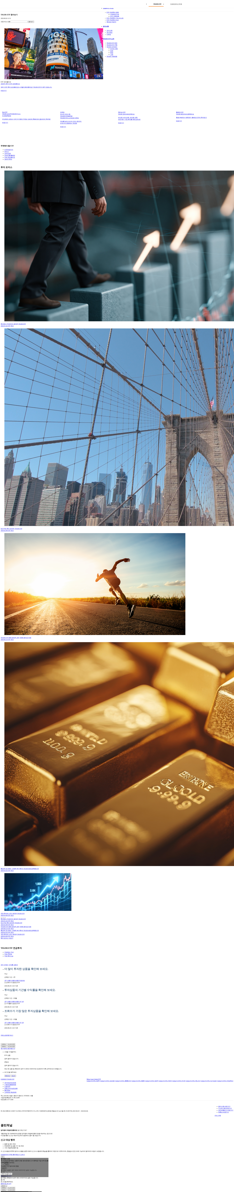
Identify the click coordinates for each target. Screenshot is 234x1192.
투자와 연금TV (111, 22)
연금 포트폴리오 (9, 157)
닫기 (2, 1156)
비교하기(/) (11, 1044)
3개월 (13, 980)
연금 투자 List (8, 956)
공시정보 (109, 32)
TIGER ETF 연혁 (112, 45)
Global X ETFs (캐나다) (193, 1081)
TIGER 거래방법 (112, 56)
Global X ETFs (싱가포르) (209, 1081)
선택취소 (3, 1044)
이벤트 (109, 34)
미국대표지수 (8, 149)
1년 (20, 1001)
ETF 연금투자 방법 (113, 12)
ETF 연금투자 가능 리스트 (115, 18)
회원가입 (7, 1075)
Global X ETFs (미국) (178, 1081)
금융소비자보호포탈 (11, 1088)
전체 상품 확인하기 (7, 1035)
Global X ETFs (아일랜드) (225, 1081)
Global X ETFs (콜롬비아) (123, 1081)
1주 (9, 977)
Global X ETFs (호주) (93, 1081)
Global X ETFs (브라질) (107, 1081)
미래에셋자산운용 (176, 4)
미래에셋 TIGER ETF (7, 1079)
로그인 (13, 1075)
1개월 (9, 980)
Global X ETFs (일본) (151, 1081)
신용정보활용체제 (10, 1084)
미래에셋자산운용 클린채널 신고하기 (13, 1154)
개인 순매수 (4, 965)
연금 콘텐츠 (8, 954)
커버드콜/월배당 (9, 155)
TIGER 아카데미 (112, 47)
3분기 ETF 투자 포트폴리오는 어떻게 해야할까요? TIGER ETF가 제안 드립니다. (26, 87)
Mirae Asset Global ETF (94, 1079)
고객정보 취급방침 (10, 1092)
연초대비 (22, 980)
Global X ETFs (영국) (165, 1081)
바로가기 (4, 90)
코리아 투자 (8, 159)
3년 (23, 1001)
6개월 (17, 980)
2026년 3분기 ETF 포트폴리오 (10, 84)
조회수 (16, 965)
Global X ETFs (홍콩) (138, 1081)
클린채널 (7, 1090)
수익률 (11, 965)
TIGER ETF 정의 (112, 43)
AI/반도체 (7, 153)
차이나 (6, 151)
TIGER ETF (157, 4)
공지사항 (109, 30)
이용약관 (7, 1086)
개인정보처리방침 (10, 1083)
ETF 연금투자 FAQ (113, 20)
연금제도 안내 (9, 952)
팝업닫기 (3, 1176)
